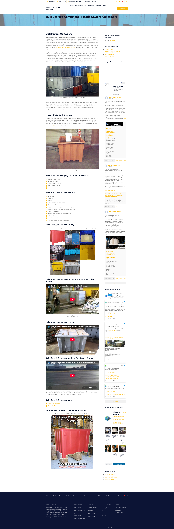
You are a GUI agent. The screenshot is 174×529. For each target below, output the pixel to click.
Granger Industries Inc (81, 527)
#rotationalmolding (116, 337)
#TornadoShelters (114, 375)
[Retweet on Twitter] (107, 323)
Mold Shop (98, 5)
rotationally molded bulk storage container (65, 47)
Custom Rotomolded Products (107, 514)
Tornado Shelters (92, 507)
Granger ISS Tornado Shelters (112, 477)
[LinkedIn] (119, 1)
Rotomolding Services (51, 495)
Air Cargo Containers (107, 504)
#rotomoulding (108, 338)
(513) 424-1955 (119, 512)
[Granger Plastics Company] (108, 84)
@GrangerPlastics (112, 330)
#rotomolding (108, 337)
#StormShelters (108, 376)
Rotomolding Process (80, 510)
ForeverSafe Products (110, 479)
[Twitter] (116, 1)
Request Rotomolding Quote (102, 495)
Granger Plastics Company (53, 8)
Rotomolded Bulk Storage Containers (57, 405)
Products (90, 5)
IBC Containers (106, 511)
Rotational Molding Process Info (112, 51)
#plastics (123, 337)
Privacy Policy (108, 527)
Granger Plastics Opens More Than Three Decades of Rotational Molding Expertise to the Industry (114, 195)
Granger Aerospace (109, 476)
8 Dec (118, 326)
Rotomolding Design (109, 56)
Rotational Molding (80, 5)
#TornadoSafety (109, 378)
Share (125, 160)
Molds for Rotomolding (110, 54)
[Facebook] (112, 1)
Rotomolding (77, 507)
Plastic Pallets (91, 516)
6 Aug (122, 302)
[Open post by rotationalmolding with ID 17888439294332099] (122, 430)
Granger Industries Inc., (110, 474)
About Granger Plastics (86, 495)
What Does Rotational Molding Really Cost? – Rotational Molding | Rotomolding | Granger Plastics (110, 133)
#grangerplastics (116, 338)
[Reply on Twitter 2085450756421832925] (106, 319)
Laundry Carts (105, 508)
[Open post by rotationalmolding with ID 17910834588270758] (115, 448)
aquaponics (55, 125)
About (104, 5)
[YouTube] (123, 1)
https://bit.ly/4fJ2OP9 (110, 313)
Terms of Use (101, 527)
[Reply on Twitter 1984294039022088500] (106, 380)
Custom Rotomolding (110, 52)
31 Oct (122, 365)
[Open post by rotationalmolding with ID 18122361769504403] (108, 448)
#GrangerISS (116, 376)
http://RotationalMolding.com (112, 305)
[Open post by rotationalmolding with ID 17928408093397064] (108, 430)
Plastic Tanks (91, 513)
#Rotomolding (108, 316)
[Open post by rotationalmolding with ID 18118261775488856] (115, 430)
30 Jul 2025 (123, 386)
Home (71, 5)
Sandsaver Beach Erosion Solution (113, 481)
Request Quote (74, 11)
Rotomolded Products (65, 495)
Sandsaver (90, 510)
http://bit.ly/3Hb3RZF (110, 391)
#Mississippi (116, 378)
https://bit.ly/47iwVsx (110, 372)
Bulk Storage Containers (54, 403)
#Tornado (107, 375)
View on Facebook (119, 160)
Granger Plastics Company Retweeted (115, 324)
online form (112, 40)
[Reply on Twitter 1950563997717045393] (106, 396)
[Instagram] (126, 1)
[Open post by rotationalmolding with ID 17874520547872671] (122, 448)
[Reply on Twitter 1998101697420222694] (106, 360)
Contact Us (123, 8)
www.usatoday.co (109, 190)
